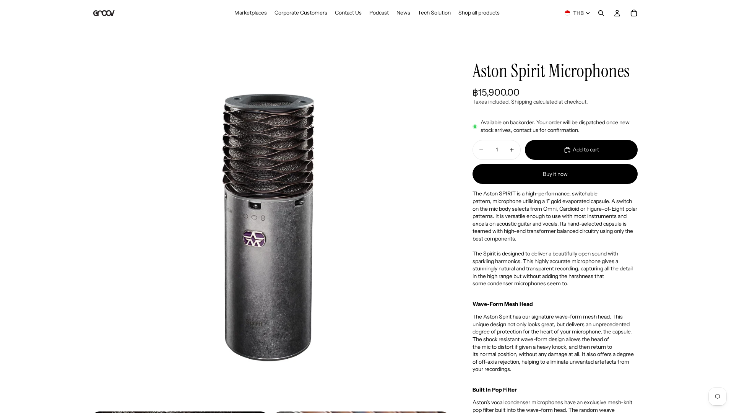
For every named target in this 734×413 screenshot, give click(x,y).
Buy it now (555, 174)
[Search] (601, 13)
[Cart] (633, 13)
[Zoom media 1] (271, 228)
